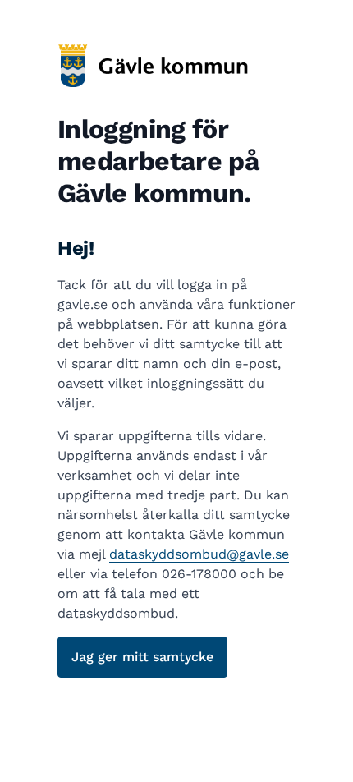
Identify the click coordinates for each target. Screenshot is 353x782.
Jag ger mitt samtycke (142, 657)
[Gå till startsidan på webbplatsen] (176, 65)
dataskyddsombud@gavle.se (199, 554)
